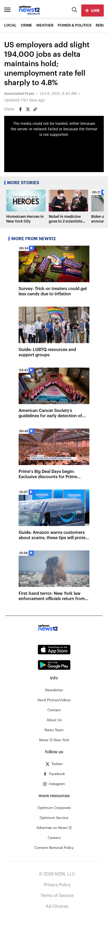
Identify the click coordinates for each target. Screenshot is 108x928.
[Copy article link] (35, 109)
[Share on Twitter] (28, 109)
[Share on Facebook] (20, 109)
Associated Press (19, 94)
